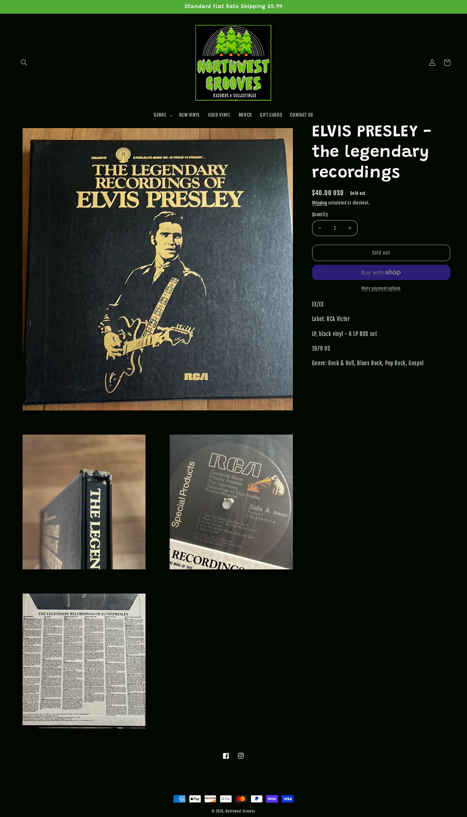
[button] (24, 62)
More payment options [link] (381, 288)
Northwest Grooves (240, 811)
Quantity (320, 214)
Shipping (319, 203)
